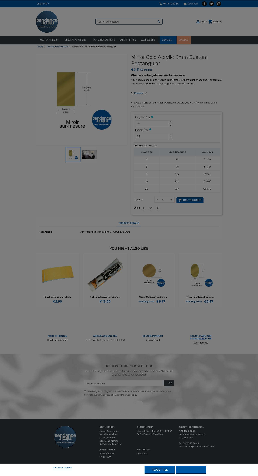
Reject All (160, 469)
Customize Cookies (62, 467)
